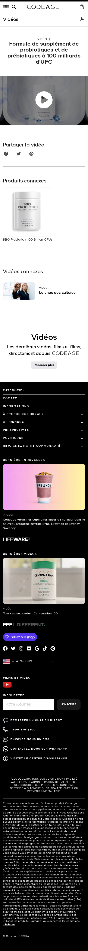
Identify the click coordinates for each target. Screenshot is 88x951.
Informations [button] (16, 406)
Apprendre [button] (13, 422)
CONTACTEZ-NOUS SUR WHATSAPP (38, 749)
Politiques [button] (13, 438)
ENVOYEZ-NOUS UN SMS (30, 739)
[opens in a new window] (82, 19)
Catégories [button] (14, 390)
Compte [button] (10, 398)
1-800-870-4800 (23, 730)
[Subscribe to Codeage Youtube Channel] (7, 687)
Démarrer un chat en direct (36, 720)
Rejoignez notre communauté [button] (32, 446)
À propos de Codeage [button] (23, 414)
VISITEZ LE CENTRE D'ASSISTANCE (38, 758)
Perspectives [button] (16, 430)
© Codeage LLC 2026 (16, 936)
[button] (15, 7)
